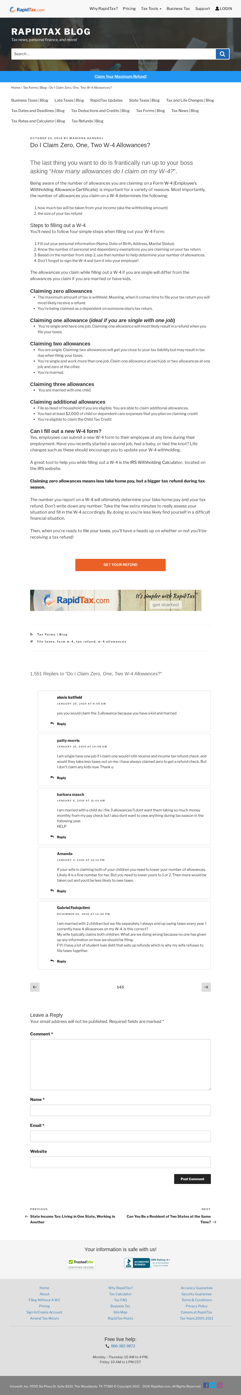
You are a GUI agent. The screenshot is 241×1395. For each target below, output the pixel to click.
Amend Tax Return (44, 1318)
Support (202, 8)
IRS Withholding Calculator (156, 462)
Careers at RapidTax (196, 1312)
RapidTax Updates (106, 100)
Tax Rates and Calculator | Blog (38, 121)
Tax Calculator (120, 1294)
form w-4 (65, 641)
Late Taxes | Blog (69, 100)
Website (38, 1151)
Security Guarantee (196, 1294)
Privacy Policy (197, 1306)
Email (37, 1125)
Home (15, 87)
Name (37, 1099)
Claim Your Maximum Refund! (121, 76)
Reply (61, 724)
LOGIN (225, 8)
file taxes (46, 641)
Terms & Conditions (196, 1300)
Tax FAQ (120, 1300)
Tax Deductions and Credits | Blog (100, 110)
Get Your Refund (120, 565)
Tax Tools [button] (150, 8)
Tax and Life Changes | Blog (190, 100)
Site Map (120, 1312)
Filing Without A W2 (44, 1300)
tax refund (86, 641)
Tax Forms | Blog (35, 87)
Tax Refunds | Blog (88, 121)
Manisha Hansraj (86, 138)
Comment (41, 1033)
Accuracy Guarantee (197, 1288)
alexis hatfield (69, 697)
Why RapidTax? (103, 8)
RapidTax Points (120, 1318)
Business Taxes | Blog (29, 100)
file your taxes (96, 530)
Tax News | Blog (185, 110)
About (44, 1294)
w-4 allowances (112, 641)
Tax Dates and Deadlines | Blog (38, 110)
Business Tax (178, 8)
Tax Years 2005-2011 (196, 1318)
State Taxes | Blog (144, 100)
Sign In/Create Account (44, 1312)
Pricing (129, 8)
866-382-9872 (123, 1346)
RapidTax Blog (51, 31)
